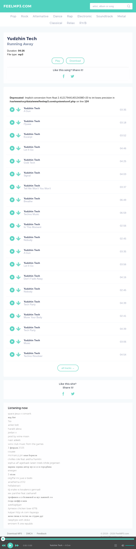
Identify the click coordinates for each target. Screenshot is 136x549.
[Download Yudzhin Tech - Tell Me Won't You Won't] (19, 187)
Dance (57, 16)
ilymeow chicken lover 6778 (22, 508)
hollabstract (14, 485)
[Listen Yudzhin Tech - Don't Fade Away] (12, 277)
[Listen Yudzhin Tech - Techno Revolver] (12, 354)
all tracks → (68, 368)
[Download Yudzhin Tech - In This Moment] (19, 225)
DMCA (29, 533)
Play (57, 60)
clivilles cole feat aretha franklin (24, 459)
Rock (24, 16)
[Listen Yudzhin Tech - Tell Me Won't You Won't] (12, 187)
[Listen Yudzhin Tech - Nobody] (12, 238)
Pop (13, 16)
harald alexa (14, 428)
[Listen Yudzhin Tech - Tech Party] (12, 303)
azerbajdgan (15, 504)
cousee (11, 451)
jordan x (12, 432)
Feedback (41, 533)
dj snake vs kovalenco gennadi (24, 489)
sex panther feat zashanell (22, 493)
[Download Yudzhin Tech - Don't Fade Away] (19, 277)
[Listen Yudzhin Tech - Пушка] (12, 122)
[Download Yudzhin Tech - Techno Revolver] (19, 354)
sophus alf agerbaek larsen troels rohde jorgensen (34, 462)
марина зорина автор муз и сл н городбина (30, 466)
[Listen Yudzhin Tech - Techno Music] (12, 213)
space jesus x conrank (19, 413)
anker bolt (13, 424)
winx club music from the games (25, 444)
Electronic (84, 16)
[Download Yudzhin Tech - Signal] (19, 174)
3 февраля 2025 (16, 447)
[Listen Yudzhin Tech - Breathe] (12, 200)
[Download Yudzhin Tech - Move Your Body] (19, 316)
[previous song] (3, 545)
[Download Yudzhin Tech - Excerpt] (19, 135)
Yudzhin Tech (32, 108)
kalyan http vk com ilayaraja (23, 512)
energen (12, 470)
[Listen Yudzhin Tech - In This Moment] (12, 225)
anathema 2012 (16, 481)
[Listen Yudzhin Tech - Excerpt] (12, 135)
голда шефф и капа (17, 500)
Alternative (41, 16)
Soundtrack (104, 16)
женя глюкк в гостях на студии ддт (25, 516)
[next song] (17, 545)
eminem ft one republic (20, 523)
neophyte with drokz (19, 519)
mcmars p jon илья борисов (22, 455)
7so (9, 421)
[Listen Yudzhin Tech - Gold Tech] (12, 161)
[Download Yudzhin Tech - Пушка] (19, 122)
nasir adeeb (14, 440)
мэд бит (12, 417)
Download (75, 60)
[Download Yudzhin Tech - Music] (19, 342)
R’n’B (82, 23)
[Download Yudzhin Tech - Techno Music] (19, 213)
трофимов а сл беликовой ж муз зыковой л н (30, 497)
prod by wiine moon (18, 436)
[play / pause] (10, 545)
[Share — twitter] (72, 76)
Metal (121, 16)
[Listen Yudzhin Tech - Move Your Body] (12, 316)
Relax (71, 23)
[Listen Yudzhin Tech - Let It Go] (12, 148)
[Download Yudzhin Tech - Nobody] (19, 238)
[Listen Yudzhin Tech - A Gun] (12, 109)
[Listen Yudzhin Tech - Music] (12, 342)
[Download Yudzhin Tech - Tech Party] (19, 303)
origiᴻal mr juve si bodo (20, 478)
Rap (70, 16)
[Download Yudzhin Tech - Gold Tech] (19, 161)
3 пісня (11, 474)
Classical (56, 23)
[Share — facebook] (63, 76)
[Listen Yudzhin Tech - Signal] (12, 174)
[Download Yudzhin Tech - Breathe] (19, 200)
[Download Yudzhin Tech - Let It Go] (19, 148)
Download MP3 (14, 533)
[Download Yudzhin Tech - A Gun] (19, 109)
